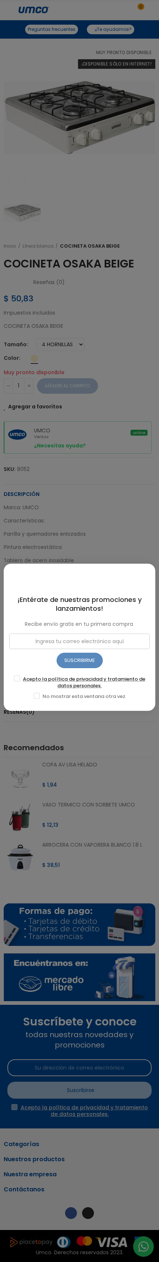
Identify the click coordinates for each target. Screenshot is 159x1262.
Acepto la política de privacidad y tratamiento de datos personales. (84, 682)
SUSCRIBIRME (79, 660)
